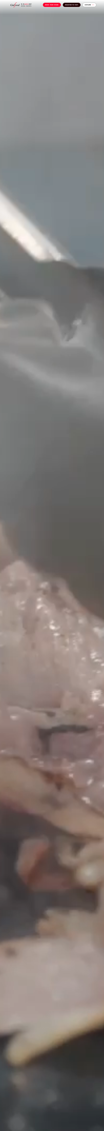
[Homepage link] (21, 5)
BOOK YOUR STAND (52, 5)
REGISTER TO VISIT (71, 5)
